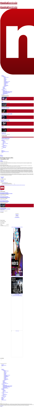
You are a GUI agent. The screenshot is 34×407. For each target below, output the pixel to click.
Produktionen (3, 369)
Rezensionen (3, 94)
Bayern (5, 371)
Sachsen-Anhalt (6, 378)
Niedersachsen (5, 375)
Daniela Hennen (3, 115)
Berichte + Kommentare (5, 143)
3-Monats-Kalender (5, 93)
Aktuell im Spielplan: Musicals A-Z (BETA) (7, 91)
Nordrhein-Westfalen (6, 82)
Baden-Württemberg (6, 77)
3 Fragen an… (4, 141)
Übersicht (3, 146)
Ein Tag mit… (4, 142)
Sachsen (5, 84)
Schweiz (4, 87)
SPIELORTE (2, 181)
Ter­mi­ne (1, 180)
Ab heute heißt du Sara (5, 138)
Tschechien (4, 88)
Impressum (3, 364)
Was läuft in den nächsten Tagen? (6, 92)
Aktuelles (3, 75)
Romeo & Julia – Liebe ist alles (7, 113)
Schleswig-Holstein (6, 85)
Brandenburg (5, 372)
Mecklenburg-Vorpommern (7, 81)
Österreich (4, 86)
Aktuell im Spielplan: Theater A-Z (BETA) (7, 386)
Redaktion (1, 160)
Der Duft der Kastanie (5, 197)
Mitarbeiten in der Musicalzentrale (5, 151)
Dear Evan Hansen (4, 201)
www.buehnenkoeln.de (17, 217)
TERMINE (2, 177)
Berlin (5, 78)
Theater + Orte (4, 147)
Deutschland (4, 76)
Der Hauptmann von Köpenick (6, 193)
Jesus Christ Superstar (5, 107)
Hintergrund (3, 140)
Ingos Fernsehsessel (5, 394)
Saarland (5, 83)
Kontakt (2, 365)
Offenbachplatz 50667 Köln (17, 214)
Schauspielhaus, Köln (5, 182)
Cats (2, 101)
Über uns (3, 150)
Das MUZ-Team (3, 397)
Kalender (3, 89)
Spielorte (3, 180)
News (3, 391)
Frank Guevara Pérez (4, 121)
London (4, 381)
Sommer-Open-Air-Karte (5, 383)
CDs (3, 144)
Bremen (5, 79)
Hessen (5, 374)
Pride (2, 126)
